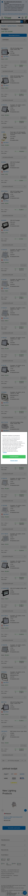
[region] (14, 448)
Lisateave (5, 452)
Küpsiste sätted (14, 460)
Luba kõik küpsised (14, 456)
